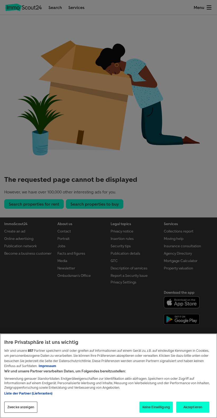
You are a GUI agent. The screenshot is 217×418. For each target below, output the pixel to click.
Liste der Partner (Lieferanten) (28, 393)
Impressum (47, 366)
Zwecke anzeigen (20, 407)
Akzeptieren (192, 407)
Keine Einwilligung (156, 407)
